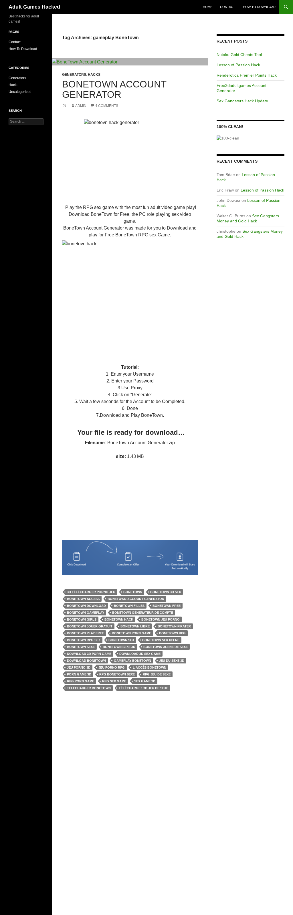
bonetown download (86, 605)
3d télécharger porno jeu (91, 592)
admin (80, 106)
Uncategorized (20, 92)
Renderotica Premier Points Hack (247, 75)
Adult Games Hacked (34, 7)
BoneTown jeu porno (160, 619)
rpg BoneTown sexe (117, 674)
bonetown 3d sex (165, 592)
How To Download (259, 7)
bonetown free (167, 605)
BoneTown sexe (81, 647)
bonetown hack (118, 619)
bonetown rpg (172, 633)
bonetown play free (85, 633)
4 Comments (106, 106)
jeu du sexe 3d (171, 660)
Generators (74, 75)
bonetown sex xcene (160, 640)
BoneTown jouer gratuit (89, 626)
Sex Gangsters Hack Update (242, 101)
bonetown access (83, 599)
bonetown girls (81, 619)
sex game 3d (144, 681)
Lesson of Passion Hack (238, 65)
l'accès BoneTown (149, 667)
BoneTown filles (129, 605)
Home (207, 7)
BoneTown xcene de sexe (165, 647)
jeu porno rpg (111, 667)
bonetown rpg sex (83, 640)
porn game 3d (79, 674)
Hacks (94, 75)
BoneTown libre (135, 626)
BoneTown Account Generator (114, 89)
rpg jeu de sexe (157, 674)
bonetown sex (121, 640)
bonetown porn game (131, 633)
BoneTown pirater (174, 626)
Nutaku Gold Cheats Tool (239, 54)
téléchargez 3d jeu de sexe (143, 688)
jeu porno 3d (78, 667)
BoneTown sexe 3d (119, 647)
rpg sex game (114, 681)
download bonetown (86, 660)
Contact (227, 7)
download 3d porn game (89, 653)
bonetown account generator (136, 599)
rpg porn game (80, 681)
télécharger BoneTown (89, 688)
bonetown (132, 592)
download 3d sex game (140, 653)
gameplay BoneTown (132, 660)
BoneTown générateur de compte (142, 612)
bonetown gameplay (85, 612)
